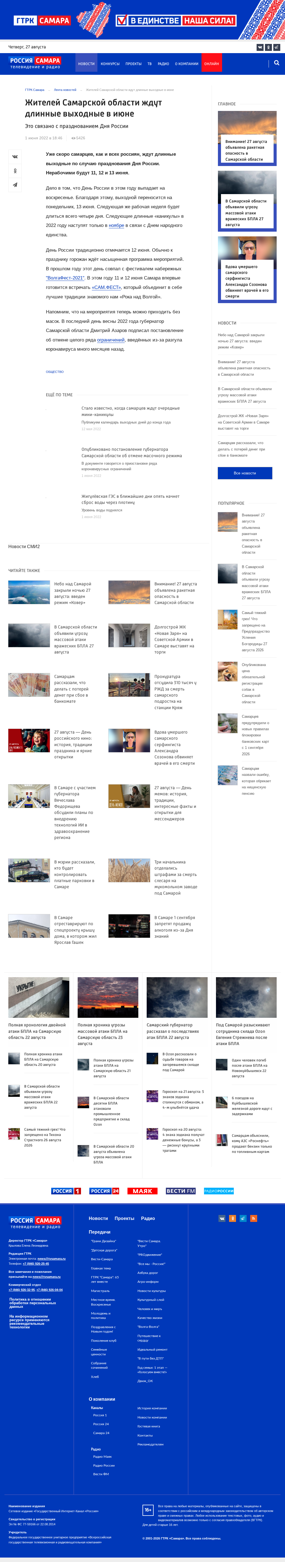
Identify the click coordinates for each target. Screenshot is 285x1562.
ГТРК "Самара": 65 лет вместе (105, 1279)
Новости (86, 64)
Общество (55, 371)
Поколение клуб (103, 1340)
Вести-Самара (102, 1259)
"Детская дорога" (104, 1250)
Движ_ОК (145, 1381)
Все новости (245, 473)
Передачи (99, 1232)
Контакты (145, 1435)
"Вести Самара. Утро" (149, 1243)
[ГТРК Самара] (34, 62)
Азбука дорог (147, 1272)
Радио (163, 64)
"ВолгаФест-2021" (65, 278)
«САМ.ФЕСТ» (106, 287)
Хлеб (95, 1376)
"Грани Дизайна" (103, 1241)
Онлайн (211, 64)
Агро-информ (147, 1281)
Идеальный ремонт (152, 1349)
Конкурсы (110, 64)
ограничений (111, 340)
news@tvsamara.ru (52, 1258)
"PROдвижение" (149, 1254)
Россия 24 (101, 1424)
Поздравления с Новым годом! (103, 1329)
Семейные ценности (99, 1352)
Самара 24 (101, 1433)
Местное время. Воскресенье (103, 1302)
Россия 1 (100, 1415)
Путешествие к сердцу (149, 1338)
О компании (186, 64)
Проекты (134, 64)
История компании (152, 1408)
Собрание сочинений (99, 1365)
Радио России (104, 1465)
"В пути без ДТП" (150, 1358)
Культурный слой (150, 1299)
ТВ (150, 64)
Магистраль (100, 1291)
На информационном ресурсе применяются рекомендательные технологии (29, 1321)
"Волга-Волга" (148, 1326)
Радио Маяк (102, 1456)
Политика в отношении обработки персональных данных (32, 1303)
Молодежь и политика (100, 1316)
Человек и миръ (149, 1309)
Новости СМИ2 (24, 546)
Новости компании (152, 1417)
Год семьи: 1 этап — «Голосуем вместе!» (152, 1370)
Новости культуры (151, 1291)
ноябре (116, 225)
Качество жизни (149, 1318)
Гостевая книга (148, 1426)
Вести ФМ (101, 1474)
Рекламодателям (150, 1444)
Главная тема (101, 1268)
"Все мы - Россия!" (151, 1264)
